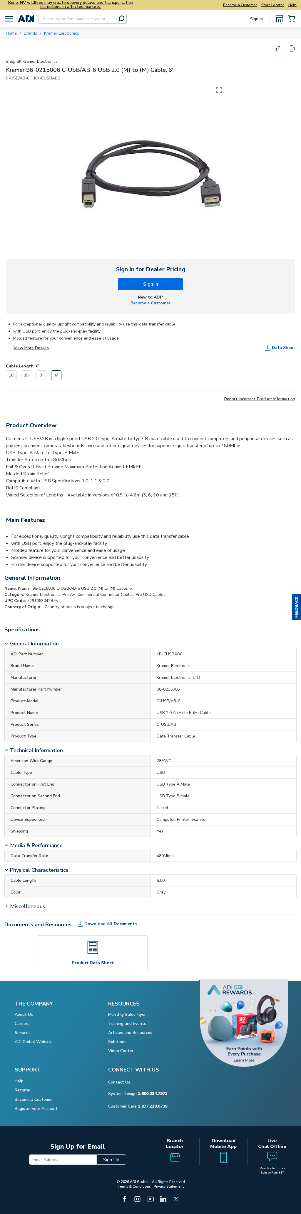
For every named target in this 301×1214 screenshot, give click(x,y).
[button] (296, 607)
